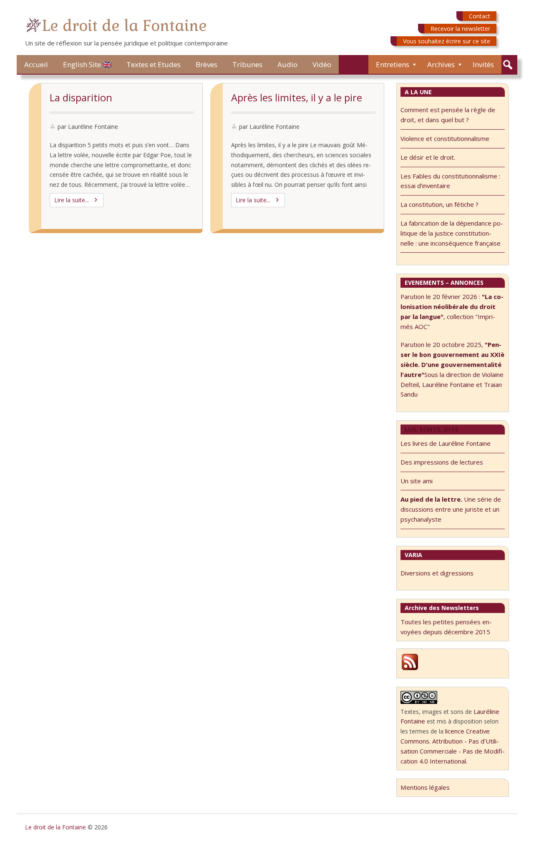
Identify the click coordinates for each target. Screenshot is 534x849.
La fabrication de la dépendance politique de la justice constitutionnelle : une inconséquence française (451, 233)
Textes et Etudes (153, 64)
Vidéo (321, 64)
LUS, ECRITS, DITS (431, 429)
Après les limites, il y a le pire (296, 97)
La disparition (81, 97)
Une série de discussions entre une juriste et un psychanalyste (450, 509)
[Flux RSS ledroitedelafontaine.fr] (409, 669)
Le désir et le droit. (427, 157)
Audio (287, 64)
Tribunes (247, 64)
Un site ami (416, 481)
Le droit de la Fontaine (124, 25)
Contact (479, 16)
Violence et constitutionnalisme (444, 138)
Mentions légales (425, 787)
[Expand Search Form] (507, 65)
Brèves (206, 64)
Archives (441, 64)
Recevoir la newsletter (460, 29)
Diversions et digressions (437, 573)
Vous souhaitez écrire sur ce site (446, 41)
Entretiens (392, 64)
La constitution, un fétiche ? (439, 204)
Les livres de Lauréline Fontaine (445, 443)
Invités (483, 64)
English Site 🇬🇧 (87, 64)
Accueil (36, 64)
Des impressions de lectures (441, 462)
